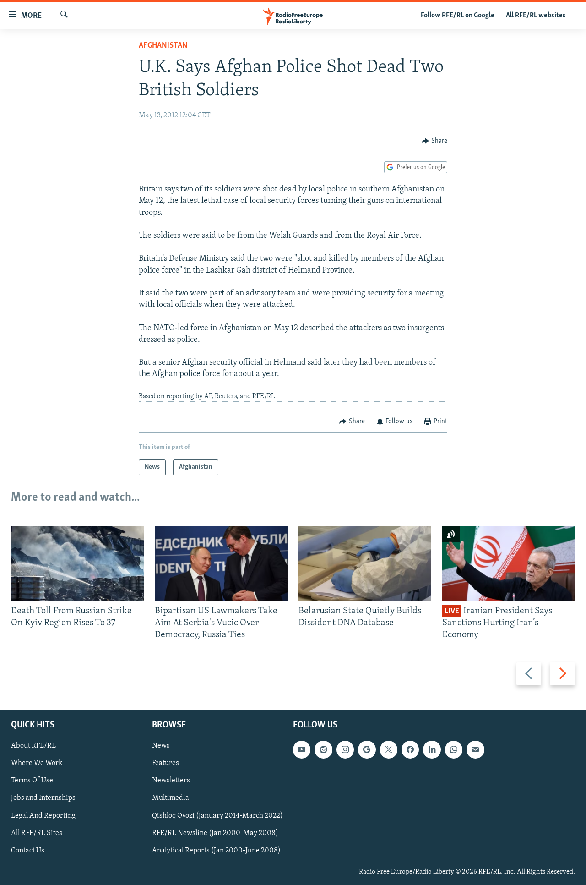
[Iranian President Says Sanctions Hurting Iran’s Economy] (508, 563)
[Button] (434, 141)
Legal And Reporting (43, 815)
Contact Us (27, 850)
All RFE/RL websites (536, 15)
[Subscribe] (475, 749)
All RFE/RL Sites (36, 832)
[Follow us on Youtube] (301, 749)
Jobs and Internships (43, 798)
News (161, 745)
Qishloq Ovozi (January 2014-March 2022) (217, 815)
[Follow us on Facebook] (410, 749)
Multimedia (170, 798)
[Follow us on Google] (366, 749)
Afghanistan (163, 46)
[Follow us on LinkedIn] (431, 749)
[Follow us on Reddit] (323, 749)
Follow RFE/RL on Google (457, 15)
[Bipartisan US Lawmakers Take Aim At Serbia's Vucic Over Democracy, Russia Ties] (221, 563)
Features (165, 763)
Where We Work (37, 763)
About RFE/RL (33, 745)
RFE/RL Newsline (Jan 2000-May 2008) (215, 832)
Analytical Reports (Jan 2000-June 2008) (216, 850)
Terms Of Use (32, 780)
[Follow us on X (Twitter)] (388, 749)
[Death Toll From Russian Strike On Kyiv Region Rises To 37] (77, 563)
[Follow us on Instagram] (345, 749)
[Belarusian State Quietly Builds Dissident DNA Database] (364, 563)
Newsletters (171, 780)
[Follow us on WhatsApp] (453, 749)
